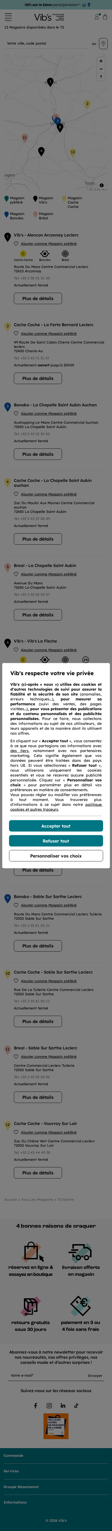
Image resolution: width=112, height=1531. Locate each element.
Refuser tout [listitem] (56, 840)
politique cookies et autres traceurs (56, 807)
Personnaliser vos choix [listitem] (56, 855)
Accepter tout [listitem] (55, 825)
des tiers (19, 750)
